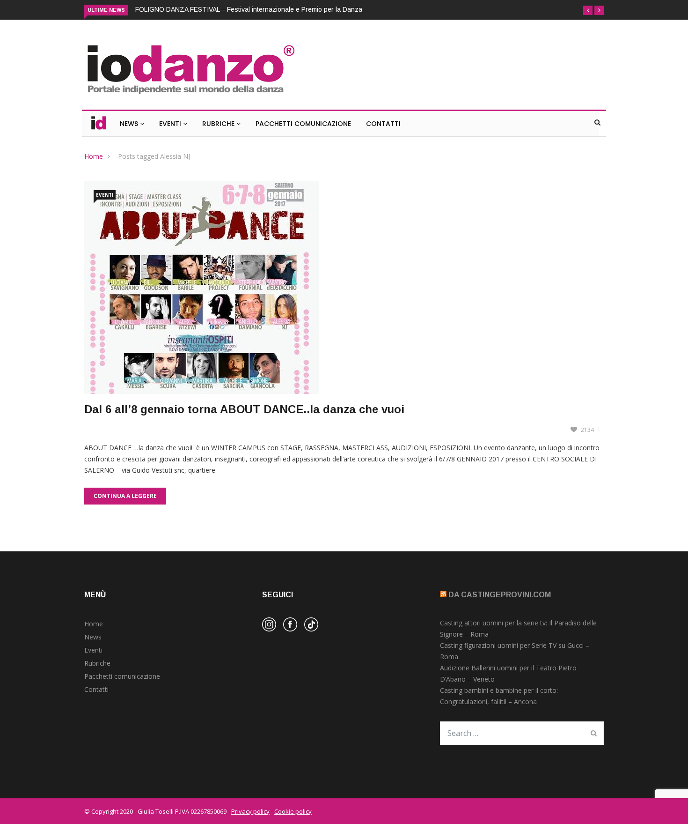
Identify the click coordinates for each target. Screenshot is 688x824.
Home (93, 156)
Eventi (171, 123)
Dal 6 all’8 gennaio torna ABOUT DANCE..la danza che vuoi (244, 409)
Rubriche (219, 123)
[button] (588, 10)
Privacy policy (250, 811)
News (130, 123)
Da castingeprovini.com (499, 595)
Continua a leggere (125, 496)
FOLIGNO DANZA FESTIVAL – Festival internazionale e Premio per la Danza (248, 9)
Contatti (383, 123)
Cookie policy (293, 811)
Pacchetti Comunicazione (303, 123)
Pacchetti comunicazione (122, 676)
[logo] (190, 95)
